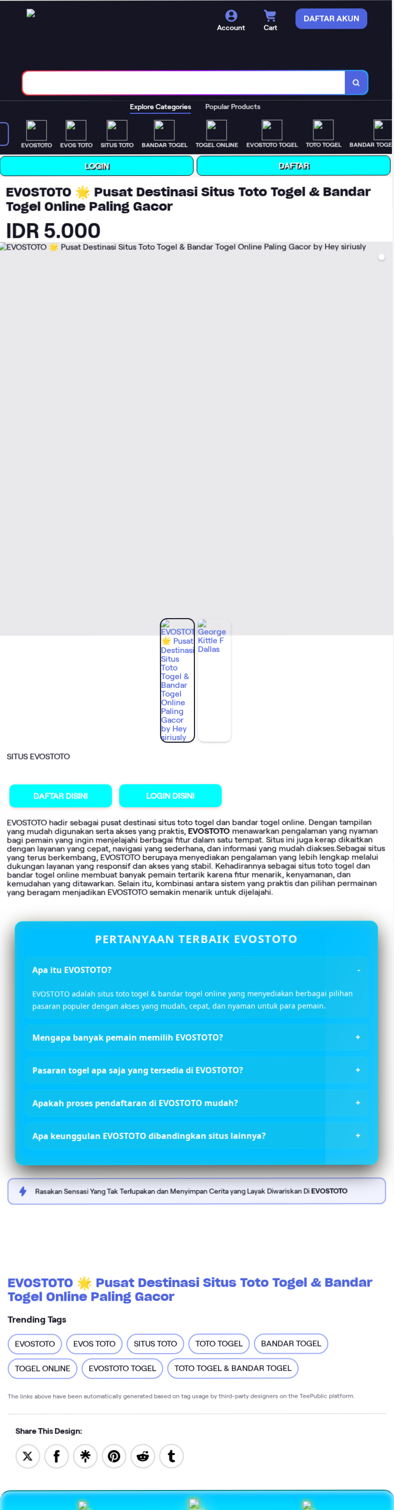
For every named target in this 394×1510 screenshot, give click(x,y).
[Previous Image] (10, 439)
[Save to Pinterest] (114, 1454)
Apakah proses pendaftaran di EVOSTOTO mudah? (136, 1102)
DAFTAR (297, 164)
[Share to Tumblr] (171, 1454)
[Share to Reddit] (142, 1454)
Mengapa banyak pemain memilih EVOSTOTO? (128, 1036)
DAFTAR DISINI (62, 794)
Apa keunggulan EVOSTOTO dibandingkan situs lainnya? (150, 1134)
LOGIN (100, 164)
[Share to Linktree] (85, 1454)
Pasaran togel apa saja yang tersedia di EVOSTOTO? (138, 1069)
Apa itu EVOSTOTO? (73, 968)
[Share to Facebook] (56, 1454)
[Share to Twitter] (27, 1454)
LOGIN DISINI (172, 794)
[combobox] (188, 82)
